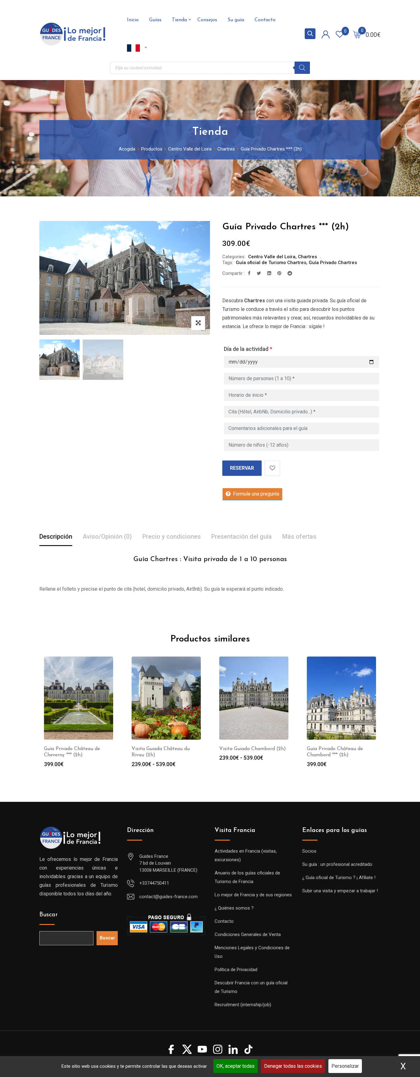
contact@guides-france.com (168, 896)
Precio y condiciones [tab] (171, 536)
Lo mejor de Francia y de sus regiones (253, 895)
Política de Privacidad (236, 969)
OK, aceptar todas (235, 1066)
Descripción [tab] (55, 536)
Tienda (179, 20)
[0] (357, 34)
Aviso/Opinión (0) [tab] (107, 536)
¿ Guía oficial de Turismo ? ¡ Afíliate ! (338, 877)
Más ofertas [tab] (299, 536)
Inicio (133, 20)
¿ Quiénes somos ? (234, 908)
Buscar (48, 915)
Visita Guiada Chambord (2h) (252, 748)
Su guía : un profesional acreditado (337, 864)
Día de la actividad (248, 349)
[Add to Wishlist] (272, 468)
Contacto (265, 20)
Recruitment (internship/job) (243, 1004)
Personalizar (345, 1066)
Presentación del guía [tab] (241, 536)
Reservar (242, 468)
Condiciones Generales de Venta (248, 934)
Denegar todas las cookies (293, 1066)
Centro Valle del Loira (271, 256)
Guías (155, 20)
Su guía (236, 20)
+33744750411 (154, 883)
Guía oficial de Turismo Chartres (271, 262)
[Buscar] (302, 68)
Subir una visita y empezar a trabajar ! (340, 891)
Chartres (307, 256)
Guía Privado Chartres (333, 262)
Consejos (207, 20)
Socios (309, 851)
